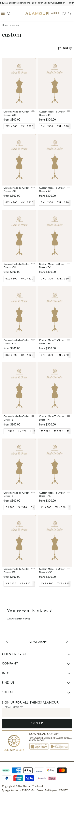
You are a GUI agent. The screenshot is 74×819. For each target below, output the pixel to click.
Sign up (37, 723)
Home (5, 25)
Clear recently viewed (18, 619)
